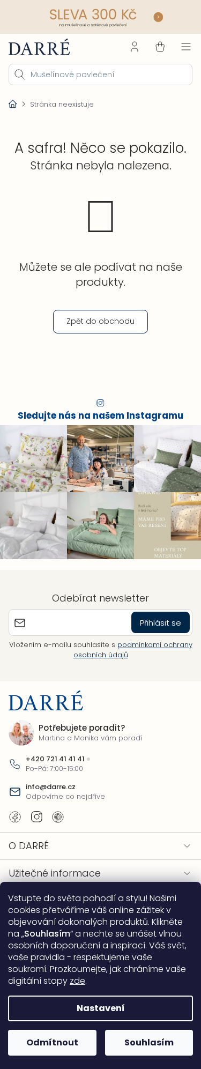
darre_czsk (36, 817)
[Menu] (186, 46)
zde (77, 981)
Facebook (15, 817)
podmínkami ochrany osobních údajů (132, 649)
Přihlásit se (160, 622)
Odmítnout (52, 1042)
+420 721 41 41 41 (55, 759)
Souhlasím (149, 1042)
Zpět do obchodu (100, 321)
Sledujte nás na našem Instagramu (100, 415)
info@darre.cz (51, 787)
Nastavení (101, 1008)
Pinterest (57, 817)
